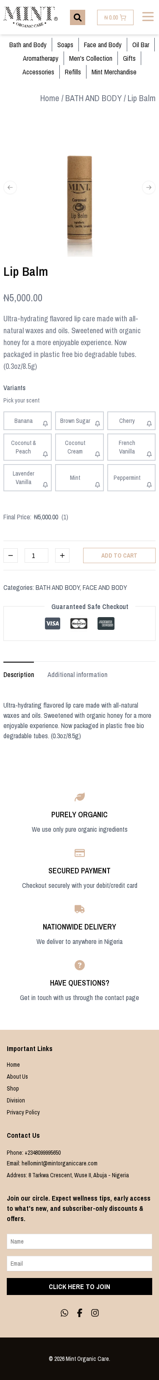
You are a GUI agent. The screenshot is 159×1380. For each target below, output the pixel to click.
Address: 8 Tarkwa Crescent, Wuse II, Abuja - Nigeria (68, 1175)
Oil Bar (140, 44)
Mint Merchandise (114, 72)
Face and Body (103, 44)
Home (13, 1064)
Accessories (38, 72)
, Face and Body (103, 587)
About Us (17, 1076)
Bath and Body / (95, 98)
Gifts (129, 58)
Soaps (65, 44)
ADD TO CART (119, 555)
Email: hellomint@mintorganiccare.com (52, 1163)
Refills (73, 72)
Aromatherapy (41, 58)
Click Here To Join (79, 1286)
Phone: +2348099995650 (34, 1152)
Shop (13, 1088)
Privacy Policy (23, 1112)
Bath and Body (28, 44)
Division (16, 1100)
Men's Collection (90, 58)
